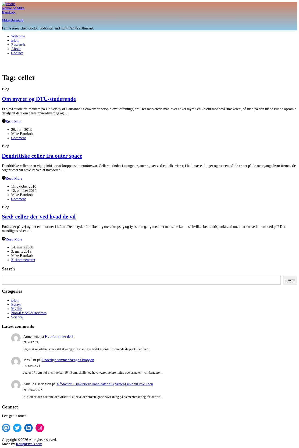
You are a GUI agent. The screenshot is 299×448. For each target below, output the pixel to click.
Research (18, 45)
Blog (14, 40)
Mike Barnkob (12, 20)
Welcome (18, 36)
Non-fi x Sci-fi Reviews (28, 313)
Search (290, 280)
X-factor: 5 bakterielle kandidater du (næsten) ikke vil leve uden (105, 384)
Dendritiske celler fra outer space (42, 156)
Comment (18, 138)
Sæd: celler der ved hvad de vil (39, 217)
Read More (14, 122)
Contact (17, 53)
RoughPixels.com (29, 444)
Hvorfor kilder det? (59, 337)
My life (16, 309)
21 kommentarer (23, 260)
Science (17, 317)
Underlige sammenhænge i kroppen (68, 360)
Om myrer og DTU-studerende (39, 99)
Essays (16, 304)
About (16, 49)
